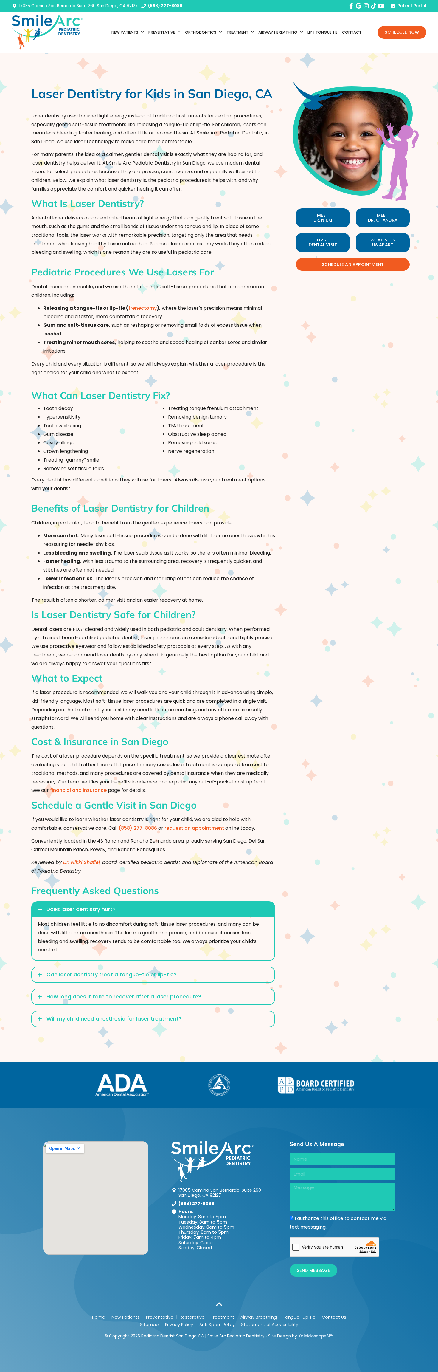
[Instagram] (366, 6)
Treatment (222, 1317)
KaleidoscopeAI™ (315, 1336)
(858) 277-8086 (138, 828)
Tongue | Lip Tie (299, 1317)
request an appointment (194, 828)
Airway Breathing (258, 1317)
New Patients (124, 32)
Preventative (159, 1317)
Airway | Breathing (277, 32)
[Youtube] (381, 6)
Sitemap (149, 1325)
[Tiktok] (374, 6)
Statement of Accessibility (269, 1325)
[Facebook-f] (351, 6)
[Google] (359, 6)
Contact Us (334, 1317)
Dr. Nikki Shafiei (81, 862)
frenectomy (142, 308)
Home (98, 1317)
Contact (351, 32)
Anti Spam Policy (217, 1325)
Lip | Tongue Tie (322, 32)
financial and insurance (78, 790)
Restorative (192, 1317)
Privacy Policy (179, 1325)
